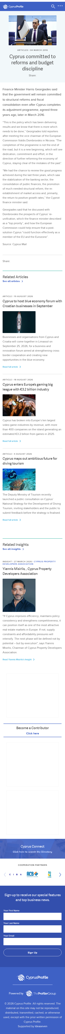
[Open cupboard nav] (60, 6)
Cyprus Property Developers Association (29, 562)
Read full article (10, 367)
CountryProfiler (40, 993)
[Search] (53, 6)
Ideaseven (41, 1026)
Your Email (8, 936)
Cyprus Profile (15, 6)
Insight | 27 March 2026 (18, 561)
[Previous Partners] (6, 874)
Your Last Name (11, 923)
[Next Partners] (59, 874)
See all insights (12, 548)
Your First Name (11, 911)
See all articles (11, 281)
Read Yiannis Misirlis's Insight (17, 659)
